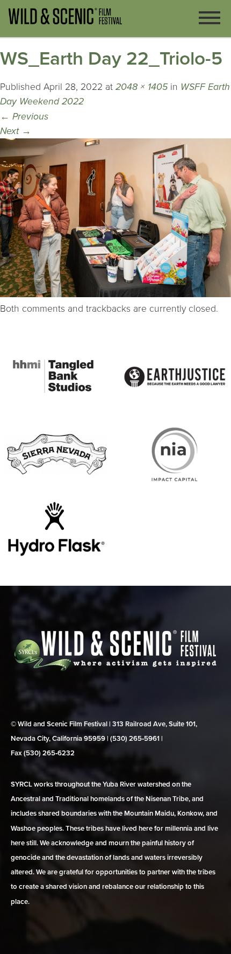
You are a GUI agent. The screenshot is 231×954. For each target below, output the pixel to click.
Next (15, 131)
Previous (24, 116)
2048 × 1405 (142, 87)
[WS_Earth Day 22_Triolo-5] (115, 294)
